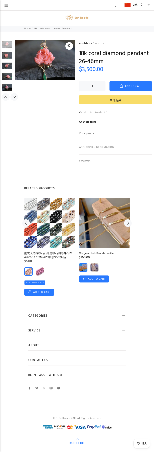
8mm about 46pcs (34, 283)
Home (27, 29)
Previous (6, 97)
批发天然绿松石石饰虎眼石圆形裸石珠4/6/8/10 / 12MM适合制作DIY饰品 (48, 255)
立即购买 (115, 100)
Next (14, 97)
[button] (136, 5)
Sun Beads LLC (98, 112)
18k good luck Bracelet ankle (96, 253)
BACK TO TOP (77, 443)
